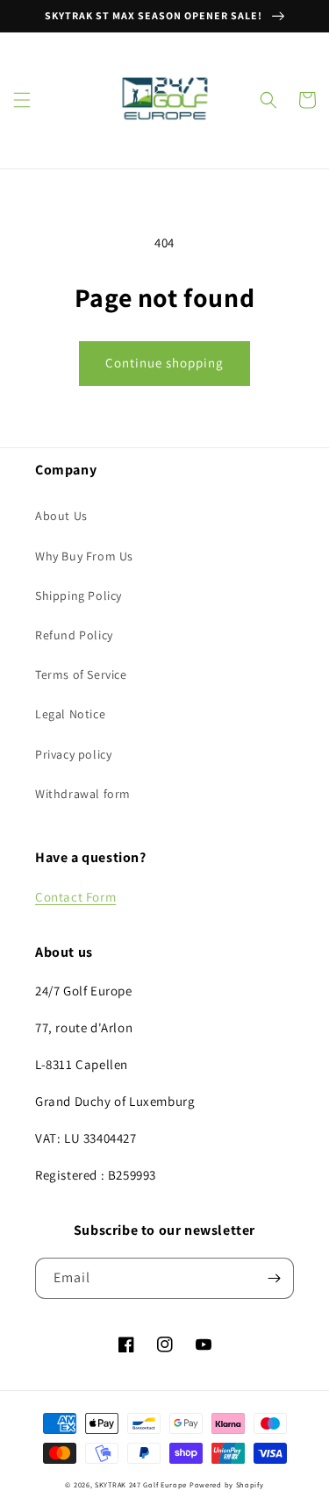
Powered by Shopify (227, 1484)
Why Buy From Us (84, 556)
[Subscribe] (273, 1278)
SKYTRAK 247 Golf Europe (141, 1484)
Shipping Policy (78, 595)
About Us (61, 516)
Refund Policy (74, 635)
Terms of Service (81, 674)
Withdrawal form (83, 794)
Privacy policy (73, 754)
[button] (22, 100)
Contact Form (75, 896)
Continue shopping (164, 362)
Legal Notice (70, 714)
